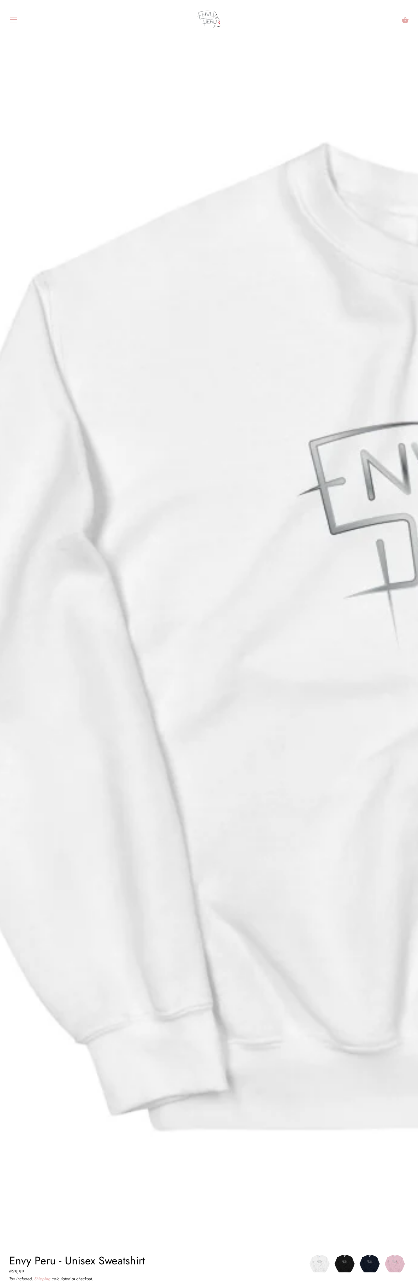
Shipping (42, 1279)
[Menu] (13, 21)
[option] (319, 1265)
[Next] (409, 1265)
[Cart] (405, 20)
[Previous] (308, 1265)
